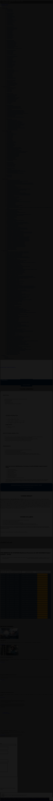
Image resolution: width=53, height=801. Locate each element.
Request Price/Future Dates (42, 574)
